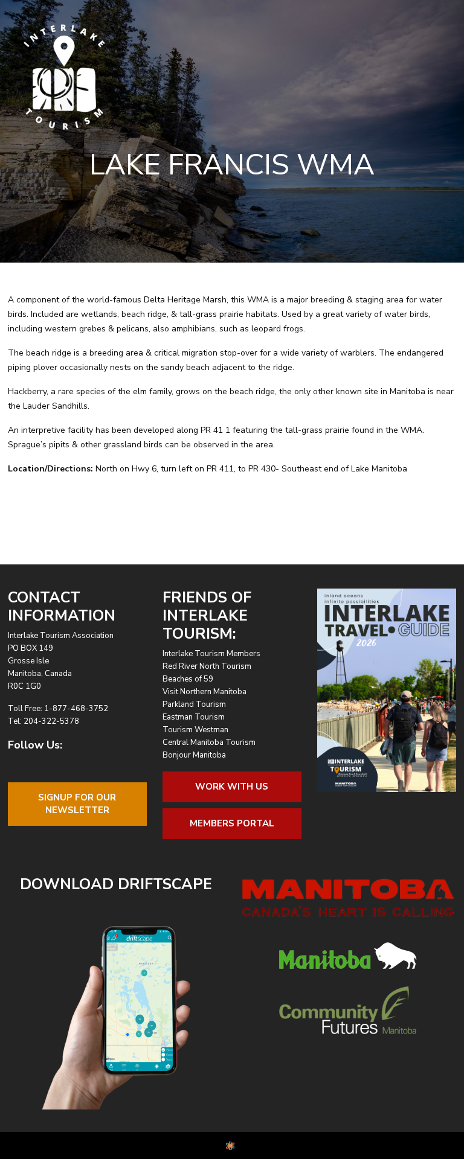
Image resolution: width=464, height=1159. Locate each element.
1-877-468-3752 (76, 708)
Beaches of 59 (188, 679)
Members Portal (232, 823)
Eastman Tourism (194, 717)
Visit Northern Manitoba (204, 691)
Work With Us (231, 787)
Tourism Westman (195, 729)
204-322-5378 (51, 721)
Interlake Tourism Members (211, 653)
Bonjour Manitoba (194, 755)
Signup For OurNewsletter (77, 803)
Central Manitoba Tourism (209, 742)
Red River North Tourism (207, 666)
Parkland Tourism (194, 704)
